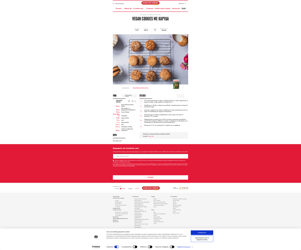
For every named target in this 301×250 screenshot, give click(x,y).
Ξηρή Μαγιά (137, 208)
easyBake (183, 9)
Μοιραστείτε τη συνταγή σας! (121, 212)
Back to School (176, 213)
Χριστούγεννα (176, 206)
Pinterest (137, 188)
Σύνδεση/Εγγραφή (119, 3)
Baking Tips (128, 8)
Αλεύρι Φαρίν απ (138, 200)
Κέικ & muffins (157, 200)
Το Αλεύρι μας (135, 196)
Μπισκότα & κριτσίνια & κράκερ (161, 203)
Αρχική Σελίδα (116, 196)
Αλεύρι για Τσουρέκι (138, 210)
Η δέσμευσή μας (116, 208)
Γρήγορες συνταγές (177, 205)
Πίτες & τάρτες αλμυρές (159, 205)
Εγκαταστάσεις (118, 202)
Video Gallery (118, 203)
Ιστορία (116, 200)
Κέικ (155, 212)
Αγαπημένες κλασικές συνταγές (180, 199)
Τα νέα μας (117, 206)
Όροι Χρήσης (116, 217)
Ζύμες (155, 206)
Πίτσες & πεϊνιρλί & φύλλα (159, 202)
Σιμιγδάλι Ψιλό (137, 217)
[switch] (135, 247)
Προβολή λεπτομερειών (184, 247)
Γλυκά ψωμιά (157, 220)
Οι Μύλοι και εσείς (117, 210)
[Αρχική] (150, 3)
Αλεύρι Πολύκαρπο (138, 221)
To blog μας (149, 8)
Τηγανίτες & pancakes (158, 221)
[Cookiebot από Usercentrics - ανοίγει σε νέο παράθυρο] (96, 247)
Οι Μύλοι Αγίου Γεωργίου (118, 198)
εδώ (134, 166)
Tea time (175, 203)
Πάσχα (174, 208)
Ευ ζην (174, 211)
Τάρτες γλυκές (157, 217)
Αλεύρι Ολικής (137, 225)
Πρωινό (174, 202)
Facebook (117, 188)
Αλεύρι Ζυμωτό (137, 213)
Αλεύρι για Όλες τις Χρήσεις (140, 199)
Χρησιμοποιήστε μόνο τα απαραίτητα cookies (202, 238)
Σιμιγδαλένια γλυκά (158, 218)
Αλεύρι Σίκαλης (137, 222)
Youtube (123, 188)
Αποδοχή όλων (202, 232)
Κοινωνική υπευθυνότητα (121, 205)
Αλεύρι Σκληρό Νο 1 (138, 203)
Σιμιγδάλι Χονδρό (138, 216)
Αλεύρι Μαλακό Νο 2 (139, 205)
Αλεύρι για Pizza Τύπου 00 (140, 211)
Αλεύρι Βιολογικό (138, 214)
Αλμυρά (153, 196)
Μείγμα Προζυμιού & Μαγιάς (140, 206)
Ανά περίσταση (173, 196)
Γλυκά (152, 210)
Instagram (130, 188)
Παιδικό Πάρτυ (176, 200)
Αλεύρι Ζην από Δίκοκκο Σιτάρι (141, 224)
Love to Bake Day (177, 210)
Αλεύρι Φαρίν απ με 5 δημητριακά (141, 202)
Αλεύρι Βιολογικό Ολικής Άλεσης (140, 88)
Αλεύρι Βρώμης (137, 227)
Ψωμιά (155, 199)
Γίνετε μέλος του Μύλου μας (121, 213)
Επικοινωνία (176, 8)
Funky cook (151, 136)
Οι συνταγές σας (118, 215)
